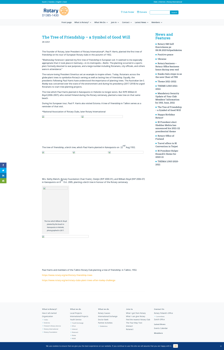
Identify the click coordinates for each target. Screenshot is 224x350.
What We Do (100, 22)
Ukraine (162, 59)
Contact (126, 22)
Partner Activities (105, 323)
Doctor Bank (103, 319)
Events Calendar (161, 328)
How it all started (49, 313)
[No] (220, 346)
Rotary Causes (104, 313)
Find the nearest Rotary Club (138, 319)
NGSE (74, 338)
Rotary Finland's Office (163, 313)
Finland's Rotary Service (52, 326)
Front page (67, 22)
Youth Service (75, 319)
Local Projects (76, 313)
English (59, 2)
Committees (160, 316)
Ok (175, 346)
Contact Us (159, 309)
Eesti (65, 2)
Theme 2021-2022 (167, 81)
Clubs (156, 2)
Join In (114, 22)
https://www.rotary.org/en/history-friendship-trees (67, 275)
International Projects (79, 316)
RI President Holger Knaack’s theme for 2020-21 (166, 153)
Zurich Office (159, 319)
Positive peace (165, 54)
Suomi (44, 2)
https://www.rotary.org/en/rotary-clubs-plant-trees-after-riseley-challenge (78, 280)
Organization (47, 316)
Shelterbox (103, 326)
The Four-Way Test (134, 323)
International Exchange (107, 316)
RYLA (74, 326)
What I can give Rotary (135, 316)
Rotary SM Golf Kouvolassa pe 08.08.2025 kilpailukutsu (168, 47)
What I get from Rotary (136, 313)
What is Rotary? (81, 22)
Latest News (140, 22)
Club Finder (128, 12)
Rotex (74, 335)
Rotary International (174, 2)
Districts (162, 2)
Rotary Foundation (50, 332)
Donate (143, 12)
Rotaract (75, 332)
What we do (75, 309)
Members (156, 22)
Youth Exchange (77, 323)
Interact (75, 329)
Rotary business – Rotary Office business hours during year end (167, 66)
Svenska (51, 2)
